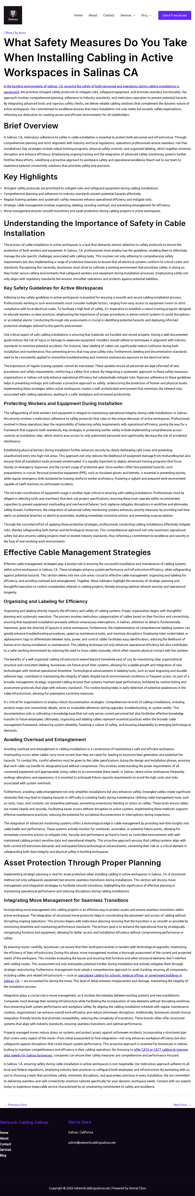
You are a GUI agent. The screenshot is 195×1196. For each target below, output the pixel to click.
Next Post (182, 1104)
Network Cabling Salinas (24, 1122)
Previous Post (15, 1104)
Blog (144, 15)
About (93, 15)
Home (78, 15)
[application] (133, 15)
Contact (108, 15)
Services (126, 15)
